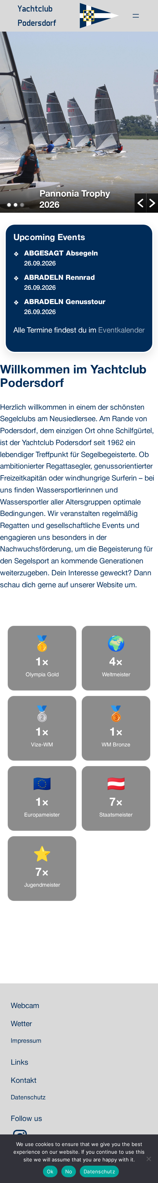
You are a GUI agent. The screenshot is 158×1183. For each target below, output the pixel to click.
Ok (50, 1171)
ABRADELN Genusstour (64, 302)
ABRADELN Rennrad (59, 278)
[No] (148, 1159)
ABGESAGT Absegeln (61, 253)
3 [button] (22, 204)
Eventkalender (121, 330)
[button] (140, 203)
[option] (79, 122)
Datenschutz (99, 1171)
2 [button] (15, 204)
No (68, 1171)
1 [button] (9, 204)
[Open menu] (135, 15)
